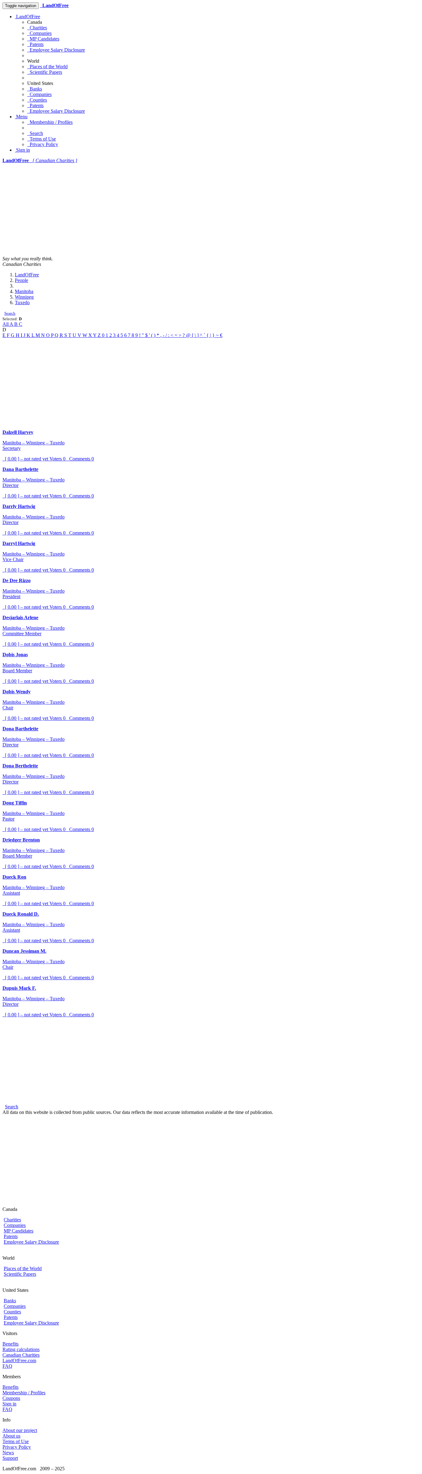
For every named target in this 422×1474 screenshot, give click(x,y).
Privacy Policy (42, 144)
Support (10, 1458)
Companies (39, 33)
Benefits (10, 1343)
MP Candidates (43, 38)
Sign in (22, 150)
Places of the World (47, 66)
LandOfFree (27, 16)
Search (35, 133)
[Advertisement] (211, 209)
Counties (37, 100)
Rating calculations (21, 1349)
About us (11, 1435)
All (6, 324)
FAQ (7, 1366)
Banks (34, 88)
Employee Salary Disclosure (56, 49)
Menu (21, 116)
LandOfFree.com (19, 1360)
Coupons (11, 1398)
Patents (35, 44)
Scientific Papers (44, 72)
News (8, 1452)
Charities (37, 27)
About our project (19, 1430)
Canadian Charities (21, 1355)
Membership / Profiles (50, 122)
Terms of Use (41, 138)
